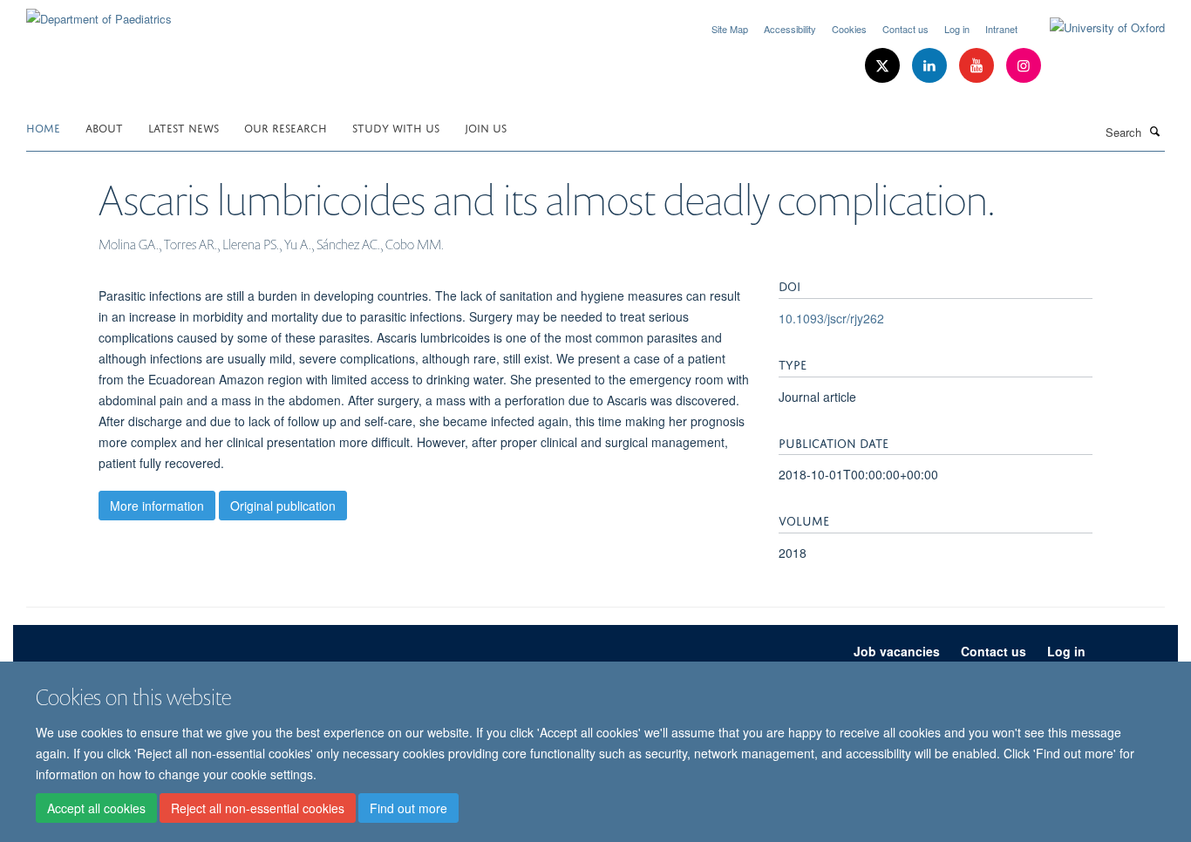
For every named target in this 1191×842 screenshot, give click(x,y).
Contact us (905, 29)
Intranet (1001, 29)
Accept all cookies (96, 808)
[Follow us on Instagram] (1023, 66)
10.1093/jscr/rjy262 (831, 318)
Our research (285, 127)
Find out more (408, 808)
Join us (486, 127)
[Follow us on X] (884, 66)
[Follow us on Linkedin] (931, 66)
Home (43, 127)
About (104, 127)
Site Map (729, 29)
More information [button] (157, 505)
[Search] (1155, 130)
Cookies (849, 29)
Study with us (395, 127)
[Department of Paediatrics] (99, 12)
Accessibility (790, 29)
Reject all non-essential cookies (257, 808)
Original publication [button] (283, 505)
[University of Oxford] (1094, 27)
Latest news (183, 127)
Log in (957, 29)
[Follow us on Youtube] (978, 66)
